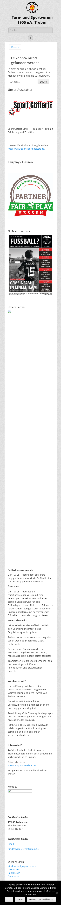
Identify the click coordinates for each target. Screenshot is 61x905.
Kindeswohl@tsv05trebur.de (23, 848)
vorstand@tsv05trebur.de (22, 765)
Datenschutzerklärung (41, 899)
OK (9, 899)
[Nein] (57, 892)
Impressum (14, 872)
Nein (20, 899)
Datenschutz (14, 876)
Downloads (14, 869)
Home (15, 47)
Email (11, 843)
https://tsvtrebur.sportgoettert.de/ (26, 148)
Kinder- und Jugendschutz (22, 866)
